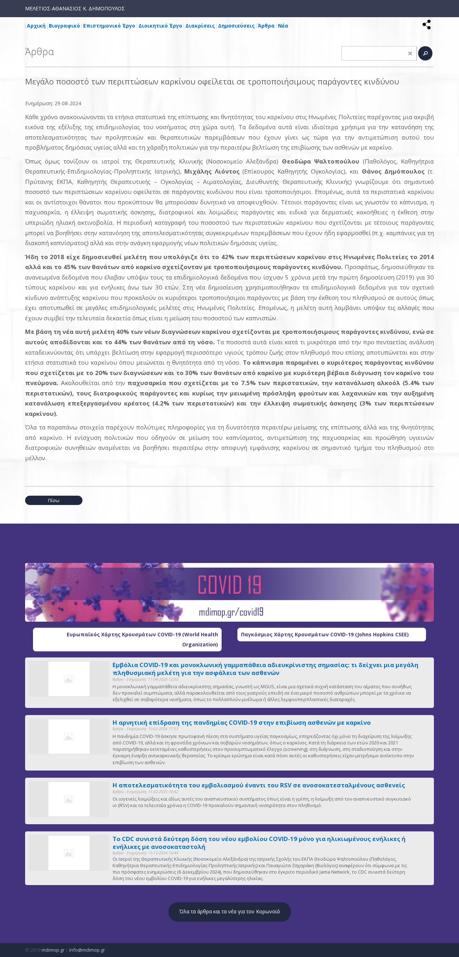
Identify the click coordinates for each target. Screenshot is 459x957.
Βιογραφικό (64, 25)
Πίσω (54, 500)
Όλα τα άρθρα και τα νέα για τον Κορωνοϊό (229, 911)
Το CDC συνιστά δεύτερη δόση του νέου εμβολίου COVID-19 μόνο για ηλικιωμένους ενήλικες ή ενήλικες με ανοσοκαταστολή (259, 843)
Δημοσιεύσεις (236, 25)
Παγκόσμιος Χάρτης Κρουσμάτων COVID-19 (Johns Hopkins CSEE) (325, 634)
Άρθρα (266, 25)
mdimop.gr (53, 950)
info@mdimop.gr (87, 950)
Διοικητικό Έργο (160, 25)
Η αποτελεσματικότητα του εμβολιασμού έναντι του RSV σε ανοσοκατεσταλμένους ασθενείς (259, 785)
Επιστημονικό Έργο (109, 25)
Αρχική (36, 25)
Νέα (283, 25)
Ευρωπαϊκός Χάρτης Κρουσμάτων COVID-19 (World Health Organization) (142, 639)
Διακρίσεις (200, 25)
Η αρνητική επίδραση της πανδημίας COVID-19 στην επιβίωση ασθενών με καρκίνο (242, 723)
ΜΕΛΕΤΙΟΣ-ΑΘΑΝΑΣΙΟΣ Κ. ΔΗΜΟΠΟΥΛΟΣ (75, 8)
